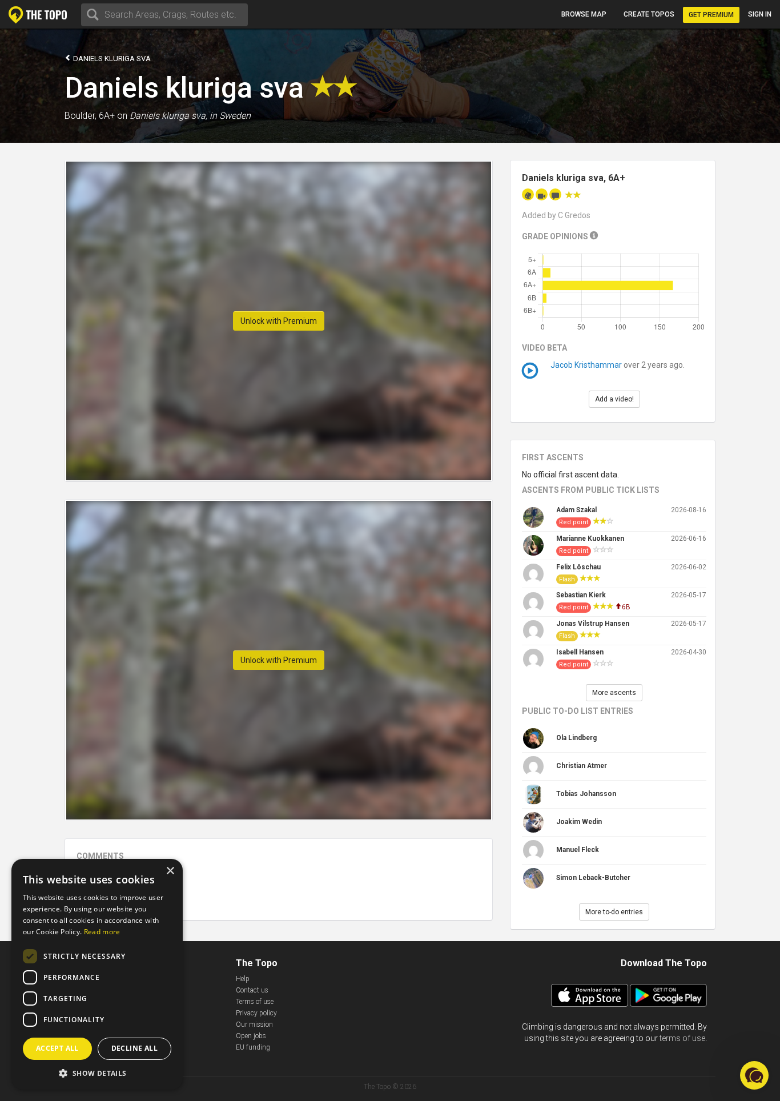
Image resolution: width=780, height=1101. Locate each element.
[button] (97, 1072)
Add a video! (614, 399)
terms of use (682, 1038)
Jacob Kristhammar (586, 364)
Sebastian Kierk (581, 595)
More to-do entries (614, 912)
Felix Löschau (578, 567)
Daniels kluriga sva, (168, 115)
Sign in (759, 14)
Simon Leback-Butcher (593, 878)
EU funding (253, 1047)
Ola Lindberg (576, 738)
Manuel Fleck (577, 850)
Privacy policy (256, 1013)
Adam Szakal (576, 510)
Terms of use (255, 1002)
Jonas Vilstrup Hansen (592, 624)
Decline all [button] (134, 1048)
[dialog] (97, 974)
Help (243, 979)
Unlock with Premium (278, 321)
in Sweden (230, 115)
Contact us (252, 990)
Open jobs (251, 1036)
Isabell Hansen (580, 652)
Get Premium (711, 15)
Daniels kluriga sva (111, 58)
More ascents (614, 693)
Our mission (254, 1024)
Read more (102, 932)
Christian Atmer (581, 766)
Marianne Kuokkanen (590, 539)
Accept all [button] (57, 1048)
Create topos (649, 14)
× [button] (170, 871)
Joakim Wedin (579, 822)
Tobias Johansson (586, 794)
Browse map (583, 14)
